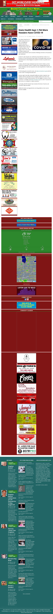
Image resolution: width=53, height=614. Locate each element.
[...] (15, 486)
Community (37, 16)
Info (6, 16)
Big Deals (31, 16)
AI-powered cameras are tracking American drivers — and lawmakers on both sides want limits (26, 464)
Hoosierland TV (19, 19)
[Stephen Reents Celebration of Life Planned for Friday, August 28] (4, 505)
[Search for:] (45, 21)
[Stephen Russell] (4, 474)
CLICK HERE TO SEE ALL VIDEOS (42, 485)
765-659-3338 (32, 609)
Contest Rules (22, 611)
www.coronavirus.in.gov (41, 71)
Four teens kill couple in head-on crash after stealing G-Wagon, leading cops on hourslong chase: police (26, 575)
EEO (32, 611)
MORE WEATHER (26, 284)
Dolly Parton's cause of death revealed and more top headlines (26, 501)
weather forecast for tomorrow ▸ (26, 252)
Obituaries (12, 16)
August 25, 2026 (12, 469)
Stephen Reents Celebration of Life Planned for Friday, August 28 (12, 498)
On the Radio (46, 16)
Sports (18, 16)
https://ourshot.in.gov (36, 79)
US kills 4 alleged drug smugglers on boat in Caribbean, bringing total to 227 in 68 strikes (26, 483)
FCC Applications (37, 611)
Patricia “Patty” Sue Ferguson (12, 529)
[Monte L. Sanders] (4, 593)
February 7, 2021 (23, 36)
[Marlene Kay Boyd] (4, 566)
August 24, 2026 (12, 589)
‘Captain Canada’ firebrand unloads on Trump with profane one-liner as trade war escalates (26, 556)
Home (2, 16)
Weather (25, 16)
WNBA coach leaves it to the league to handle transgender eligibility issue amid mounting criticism (26, 537)
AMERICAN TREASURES (29, 19)
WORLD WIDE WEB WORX (26, 612)
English (41, 0)
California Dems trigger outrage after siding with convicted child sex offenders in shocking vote (26, 518)
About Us (3, 19)
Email (37, 609)
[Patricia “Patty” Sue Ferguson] (4, 537)
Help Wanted (11, 19)
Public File (28, 611)
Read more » (23, 476)
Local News (33, 36)
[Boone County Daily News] (26, 11)
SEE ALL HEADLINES (26, 593)
